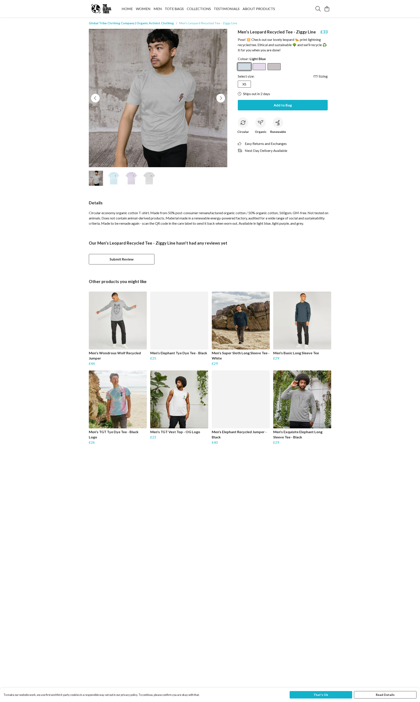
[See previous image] (95, 98)
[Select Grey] (274, 66)
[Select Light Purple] (259, 66)
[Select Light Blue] (244, 66)
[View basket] (326, 8)
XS (244, 84)
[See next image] (220, 98)
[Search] (318, 8)
